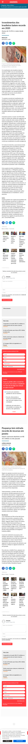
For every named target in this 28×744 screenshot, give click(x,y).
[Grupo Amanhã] (13, 2)
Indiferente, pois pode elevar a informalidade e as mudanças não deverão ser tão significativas (14, 407)
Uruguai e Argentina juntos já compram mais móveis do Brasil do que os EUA (13, 258)
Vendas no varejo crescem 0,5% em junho (13, 240)
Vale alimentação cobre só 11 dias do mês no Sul (5, 257)
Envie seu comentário (7, 299)
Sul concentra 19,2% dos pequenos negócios (13, 601)
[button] (2, 2)
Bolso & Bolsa (5, 228)
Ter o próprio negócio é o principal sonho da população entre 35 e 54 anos (22, 602)
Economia (12, 228)
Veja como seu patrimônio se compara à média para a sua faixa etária (22, 241)
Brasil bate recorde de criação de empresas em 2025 (22, 585)
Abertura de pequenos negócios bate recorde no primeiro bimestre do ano (5, 602)
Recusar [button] (7, 740)
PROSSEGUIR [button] (19, 740)
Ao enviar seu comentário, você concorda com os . (14, 295)
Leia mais (14, 724)
